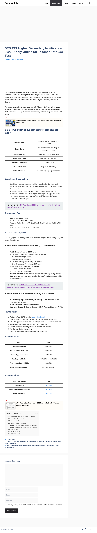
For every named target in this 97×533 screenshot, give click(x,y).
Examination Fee (16, 421)
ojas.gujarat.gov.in (39, 317)
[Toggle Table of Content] (35, 413)
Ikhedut (77, 529)
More (81, 3)
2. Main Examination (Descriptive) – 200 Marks (25, 427)
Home (46, 3)
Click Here (48, 385)
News (74, 3)
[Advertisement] (34, 27)
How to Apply (14, 429)
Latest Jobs (56, 3)
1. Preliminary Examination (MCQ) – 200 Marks (25, 425)
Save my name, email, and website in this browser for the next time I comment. (35, 505)
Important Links (15, 433)
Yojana (66, 3)
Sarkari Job (11, 3)
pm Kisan (85, 529)
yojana (92, 529)
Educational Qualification (18, 418)
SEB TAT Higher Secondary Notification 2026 (21, 416)
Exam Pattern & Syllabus (18, 423)
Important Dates (15, 431)
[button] (89, 3)
